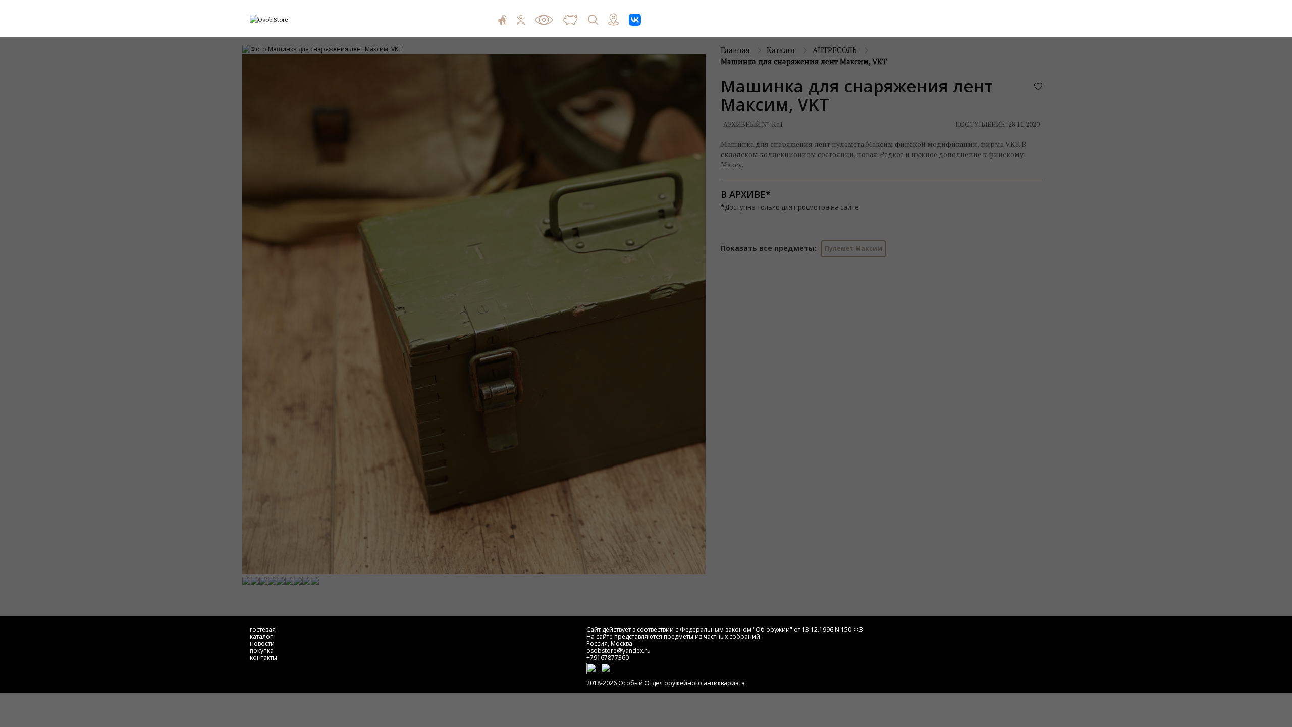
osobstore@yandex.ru (618, 650)
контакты (263, 657)
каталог (261, 636)
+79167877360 (607, 657)
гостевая (263, 629)
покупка (262, 650)
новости (262, 643)
